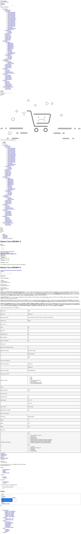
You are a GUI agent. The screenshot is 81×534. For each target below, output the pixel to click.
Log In (4, 141)
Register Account (6, 472)
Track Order (2, 4)
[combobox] (5, 93)
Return (4, 471)
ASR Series (5, 237)
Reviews (2, 457)
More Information (3, 454)
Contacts (2, 3)
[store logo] (7, 5)
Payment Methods (6, 469)
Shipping (4, 470)
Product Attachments (4, 458)
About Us (5, 476)
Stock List (5, 482)
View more (3, 453)
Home (4, 234)
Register (4, 142)
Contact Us (5, 477)
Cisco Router (5, 236)
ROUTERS (5, 235)
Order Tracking (6, 481)
